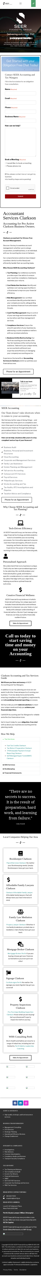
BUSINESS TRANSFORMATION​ (13, 1123)
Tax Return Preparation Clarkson (19, 748)
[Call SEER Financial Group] (33, 3)
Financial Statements (13, 773)
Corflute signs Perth (13, 982)
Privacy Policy (7, 1270)
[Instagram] (25, 1103)
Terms (16, 1270)
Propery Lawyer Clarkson (16, 925)
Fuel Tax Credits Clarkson (16, 746)
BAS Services (9, 765)
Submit (20, 196)
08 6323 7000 (11, 1196)
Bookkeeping (9, 769)
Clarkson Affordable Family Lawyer (19, 893)
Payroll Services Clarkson (16, 863)
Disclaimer (22, 1270)
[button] (20, 739)
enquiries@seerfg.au (13, 1198)
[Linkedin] (20, 1103)
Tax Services (9, 739)
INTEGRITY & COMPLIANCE (12, 1146)
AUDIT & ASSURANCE (10, 1111)
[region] (20, 31)
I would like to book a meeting (19, 163)
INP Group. (27, 1230)
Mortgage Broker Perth (17, 953)
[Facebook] (15, 1103)
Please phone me (14, 166)
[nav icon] (20, 3)
